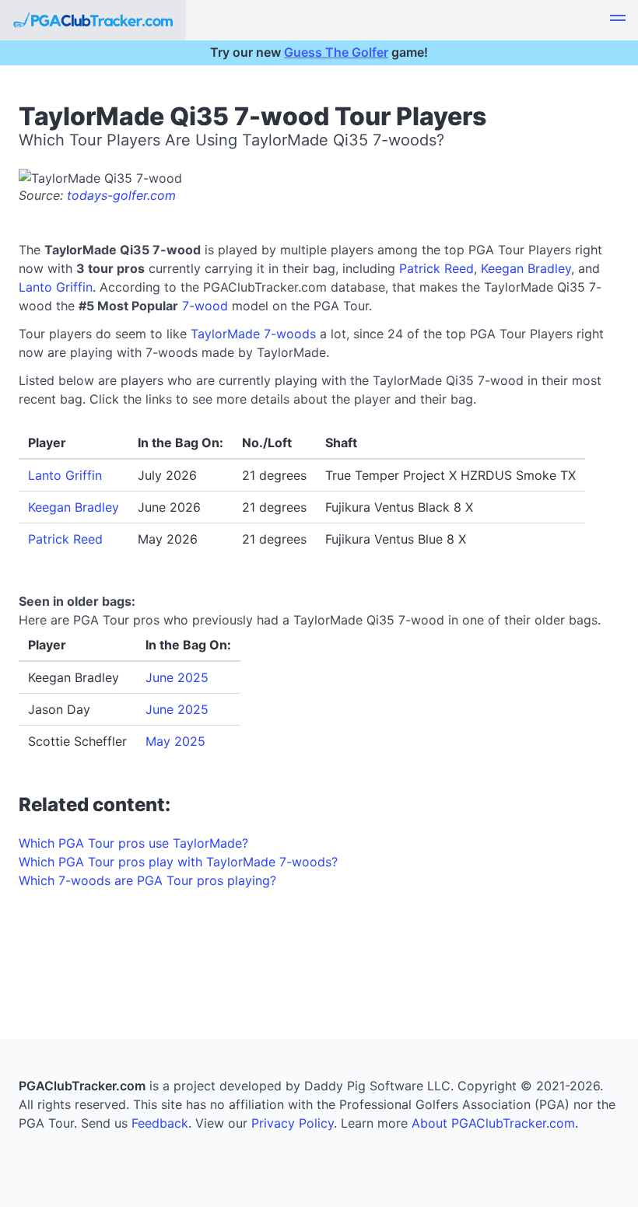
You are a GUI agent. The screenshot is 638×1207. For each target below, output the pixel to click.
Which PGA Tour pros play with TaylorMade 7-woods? (178, 861)
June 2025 (177, 677)
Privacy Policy (292, 1123)
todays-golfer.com (121, 195)
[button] (617, 20)
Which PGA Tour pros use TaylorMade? (133, 843)
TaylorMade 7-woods (253, 333)
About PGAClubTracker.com (493, 1123)
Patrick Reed (436, 268)
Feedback (159, 1123)
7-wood (205, 305)
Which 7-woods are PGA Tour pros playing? (147, 880)
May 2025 (175, 741)
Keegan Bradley (526, 268)
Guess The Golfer (336, 52)
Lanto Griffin (56, 287)
